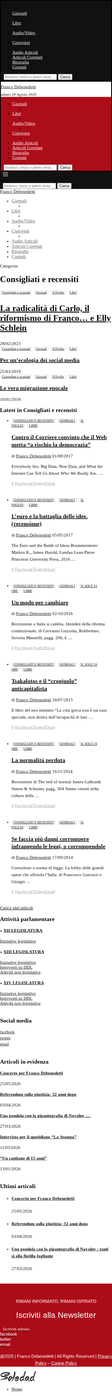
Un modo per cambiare (39, 602)
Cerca (65, 77)
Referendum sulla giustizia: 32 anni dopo (38, 1094)
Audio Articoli (25, 52)
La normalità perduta (38, 760)
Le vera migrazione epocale (34, 388)
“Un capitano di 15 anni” (23, 1158)
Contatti (19, 67)
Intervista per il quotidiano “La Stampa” (38, 1137)
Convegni (21, 42)
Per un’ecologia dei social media (40, 360)
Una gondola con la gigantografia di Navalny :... (45, 1115)
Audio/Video (23, 32)
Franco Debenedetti (33, 456)
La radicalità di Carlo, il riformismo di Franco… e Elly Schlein (55, 317)
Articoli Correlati (27, 57)
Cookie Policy (64, 1363)
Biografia (20, 62)
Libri (16, 23)
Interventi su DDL (16, 967)
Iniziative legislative (18, 941)
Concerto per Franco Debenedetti (31, 1073)
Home (16, 1389)
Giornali (19, 13)
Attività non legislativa (20, 972)
